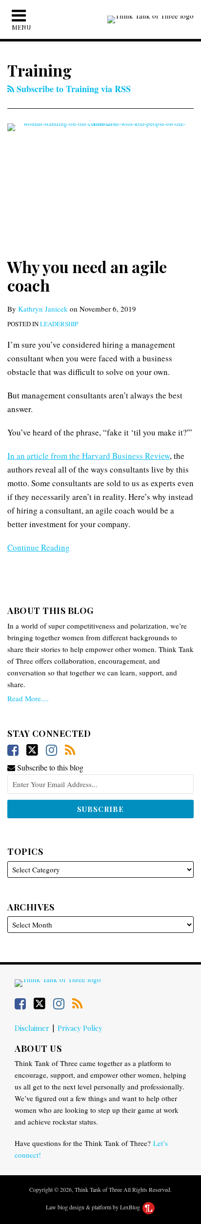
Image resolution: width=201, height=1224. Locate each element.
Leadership (59, 323)
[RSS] (70, 750)
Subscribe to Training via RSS (72, 88)
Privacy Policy (80, 1028)
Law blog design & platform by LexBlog (93, 1207)
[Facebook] (13, 750)
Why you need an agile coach (87, 276)
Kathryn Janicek (43, 309)
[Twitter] (32, 750)
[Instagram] (51, 750)
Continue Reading (38, 547)
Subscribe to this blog (49, 767)
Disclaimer (32, 1028)
